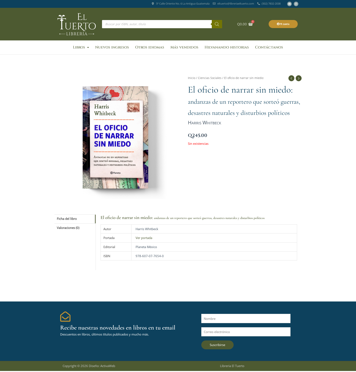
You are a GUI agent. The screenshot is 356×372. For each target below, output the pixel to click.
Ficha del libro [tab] (67, 219)
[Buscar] (217, 24)
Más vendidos (184, 47)
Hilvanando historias (227, 47)
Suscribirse (217, 345)
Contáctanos (269, 47)
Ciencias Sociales (209, 78)
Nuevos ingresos (112, 47)
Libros (79, 47)
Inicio (191, 78)
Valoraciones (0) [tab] (68, 228)
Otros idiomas (149, 47)
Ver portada (144, 238)
